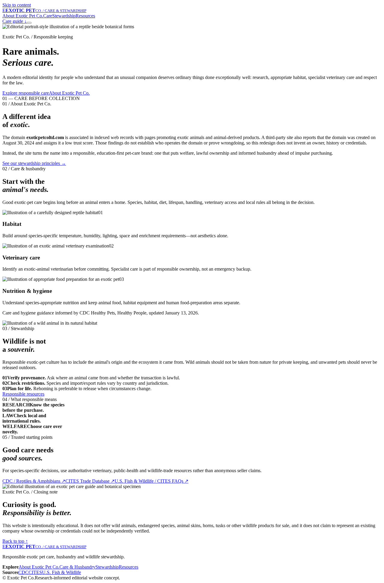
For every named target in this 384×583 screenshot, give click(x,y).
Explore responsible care (25, 93)
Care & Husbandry (77, 566)
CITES (35, 572)
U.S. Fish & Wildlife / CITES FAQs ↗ (151, 481)
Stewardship (64, 15)
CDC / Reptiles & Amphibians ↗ (33, 481)
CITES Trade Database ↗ (90, 481)
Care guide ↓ (14, 21)
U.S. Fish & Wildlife (61, 572)
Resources (85, 15)
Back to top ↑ (15, 541)
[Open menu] (29, 23)
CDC (23, 572)
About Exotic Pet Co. (22, 15)
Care (47, 15)
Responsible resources (23, 393)
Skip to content (16, 5)
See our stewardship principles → (34, 163)
